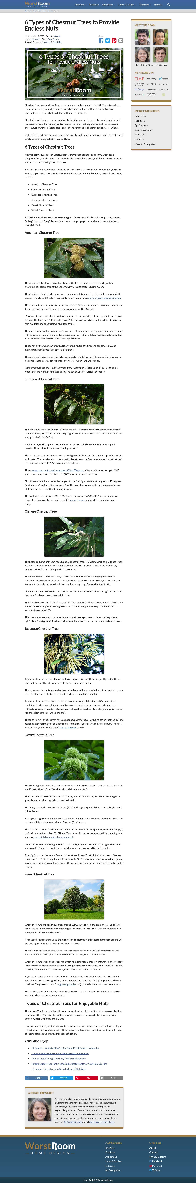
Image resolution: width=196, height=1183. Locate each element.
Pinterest (157, 1165)
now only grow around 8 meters (104, 297)
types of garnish (66, 984)
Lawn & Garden (126, 4)
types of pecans (77, 499)
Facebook (157, 1161)
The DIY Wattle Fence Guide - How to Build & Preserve (60, 1053)
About (152, 1147)
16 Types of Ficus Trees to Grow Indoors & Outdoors (58, 1068)
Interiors (79, 4)
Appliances (107, 4)
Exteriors (144, 4)
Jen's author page (73, 1121)
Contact (153, 1152)
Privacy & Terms (157, 1156)
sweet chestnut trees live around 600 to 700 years (58, 470)
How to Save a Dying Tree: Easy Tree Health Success (58, 1058)
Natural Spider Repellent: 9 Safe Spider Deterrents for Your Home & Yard (69, 1063)
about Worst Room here (101, 1121)
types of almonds (67, 727)
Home (29, 11)
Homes (157, 4)
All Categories (112, 1170)
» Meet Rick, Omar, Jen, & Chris (151, 65)
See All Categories (145, 144)
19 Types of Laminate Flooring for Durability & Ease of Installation (65, 1048)
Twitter (156, 1170)
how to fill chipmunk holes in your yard (53, 837)
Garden (50, 11)
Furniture (94, 4)
